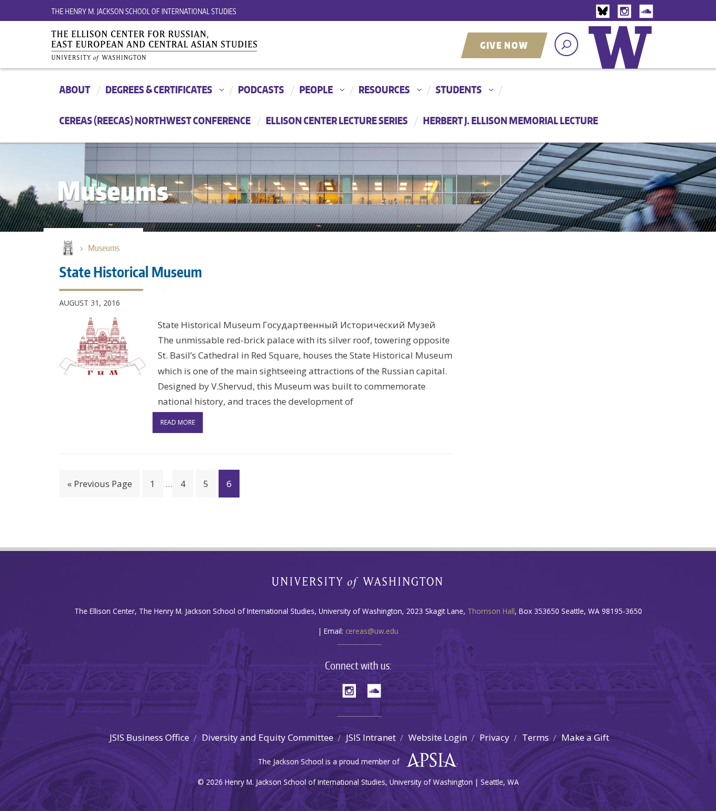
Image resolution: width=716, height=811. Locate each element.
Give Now (504, 45)
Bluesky (605, 12)
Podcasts (261, 89)
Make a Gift (585, 737)
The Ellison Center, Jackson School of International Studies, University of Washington (169, 45)
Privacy (494, 737)
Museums (104, 248)
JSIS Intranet (371, 737)
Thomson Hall (491, 611)
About (74, 89)
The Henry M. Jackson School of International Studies (143, 11)
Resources (384, 89)
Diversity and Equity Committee (267, 737)
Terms (535, 737)
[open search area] (566, 44)
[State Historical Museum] (102, 346)
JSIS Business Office (149, 737)
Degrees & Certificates (158, 89)
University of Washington (623, 55)
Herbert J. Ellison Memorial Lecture (510, 120)
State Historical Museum (130, 271)
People (316, 89)
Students (459, 89)
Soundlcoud (647, 12)
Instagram (626, 12)
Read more (177, 422)
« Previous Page (99, 484)
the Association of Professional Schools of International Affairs (429, 760)
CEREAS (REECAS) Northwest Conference (155, 120)
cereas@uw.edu (371, 631)
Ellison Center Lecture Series (337, 120)
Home (67, 248)
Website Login (437, 737)
